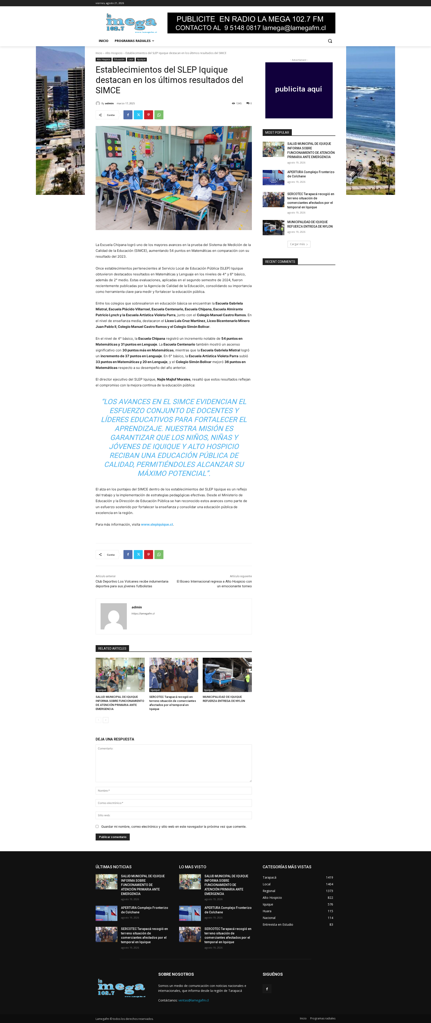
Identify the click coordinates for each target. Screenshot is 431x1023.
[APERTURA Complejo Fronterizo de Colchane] (273, 177)
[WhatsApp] (158, 114)
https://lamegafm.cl (143, 613)
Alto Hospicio (114, 53)
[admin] (98, 103)
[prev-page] (98, 720)
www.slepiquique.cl (157, 524)
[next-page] (105, 720)
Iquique (141, 59)
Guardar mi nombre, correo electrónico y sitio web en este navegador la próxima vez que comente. (173, 826)
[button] (330, 40)
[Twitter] (138, 114)
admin (109, 103)
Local (130, 59)
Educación (119, 59)
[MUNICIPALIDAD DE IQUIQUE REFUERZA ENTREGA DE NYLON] (227, 675)
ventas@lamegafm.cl (193, 1000)
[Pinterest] (148, 114)
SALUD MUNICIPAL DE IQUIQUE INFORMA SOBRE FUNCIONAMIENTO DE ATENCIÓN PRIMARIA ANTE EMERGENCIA (143, 884)
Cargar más (297, 244)
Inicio (99, 53)
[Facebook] (127, 114)
